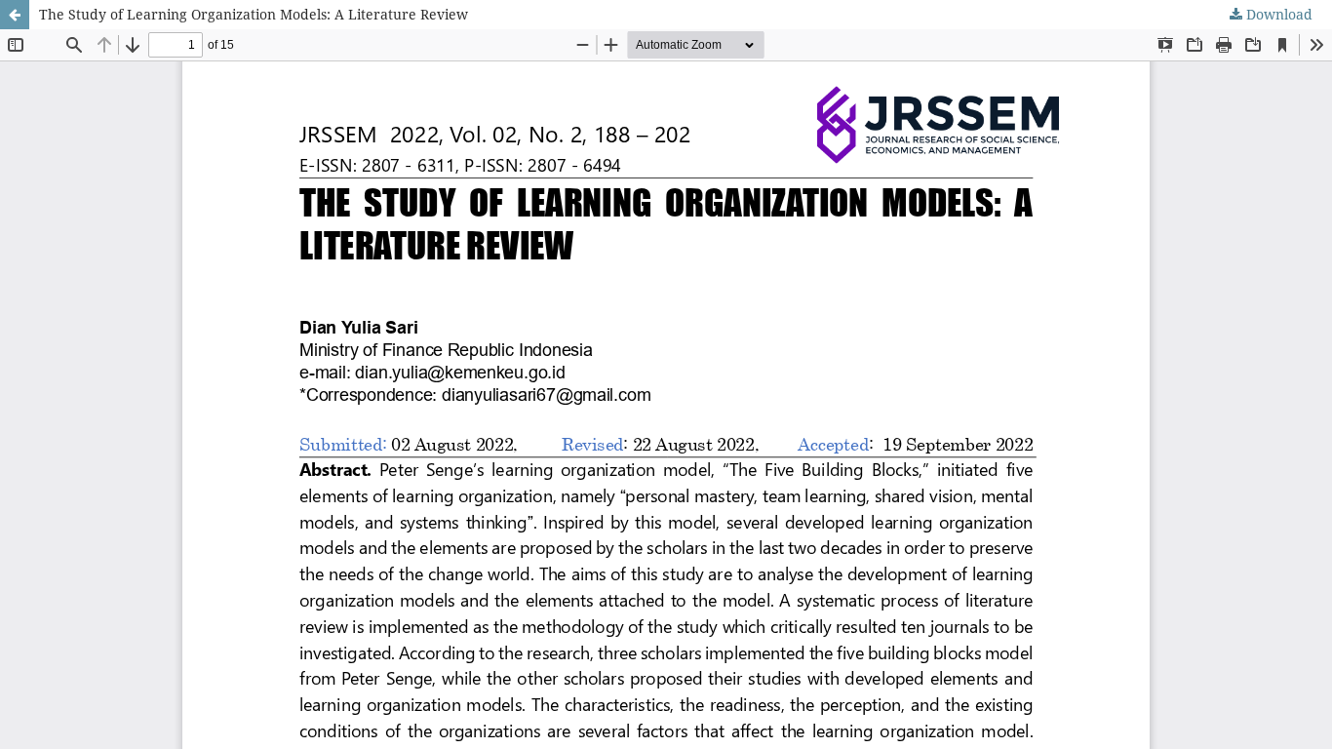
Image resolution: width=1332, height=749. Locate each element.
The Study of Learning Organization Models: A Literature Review (253, 14)
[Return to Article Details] (14, 14)
